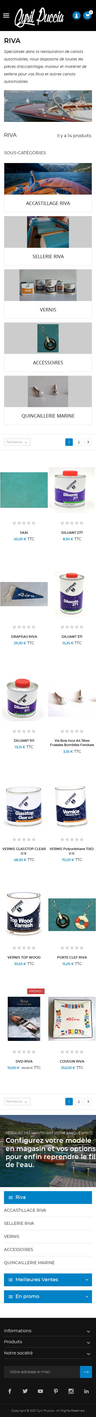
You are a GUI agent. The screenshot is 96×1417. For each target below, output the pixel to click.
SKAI (24, 532)
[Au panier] (61, 546)
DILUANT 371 (72, 636)
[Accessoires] (48, 338)
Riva (20, 1197)
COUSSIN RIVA (72, 1061)
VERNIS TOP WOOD (24, 957)
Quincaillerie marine (29, 1263)
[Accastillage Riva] (48, 179)
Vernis (11, 1237)
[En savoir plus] (36, 546)
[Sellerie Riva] (48, 232)
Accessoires (18, 1250)
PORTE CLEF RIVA (72, 957)
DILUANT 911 (24, 740)
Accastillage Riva (25, 1210)
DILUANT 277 (72, 532)
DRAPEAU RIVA (24, 636)
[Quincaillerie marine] (48, 391)
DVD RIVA (24, 1061)
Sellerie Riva (19, 1224)
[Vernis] (48, 285)
